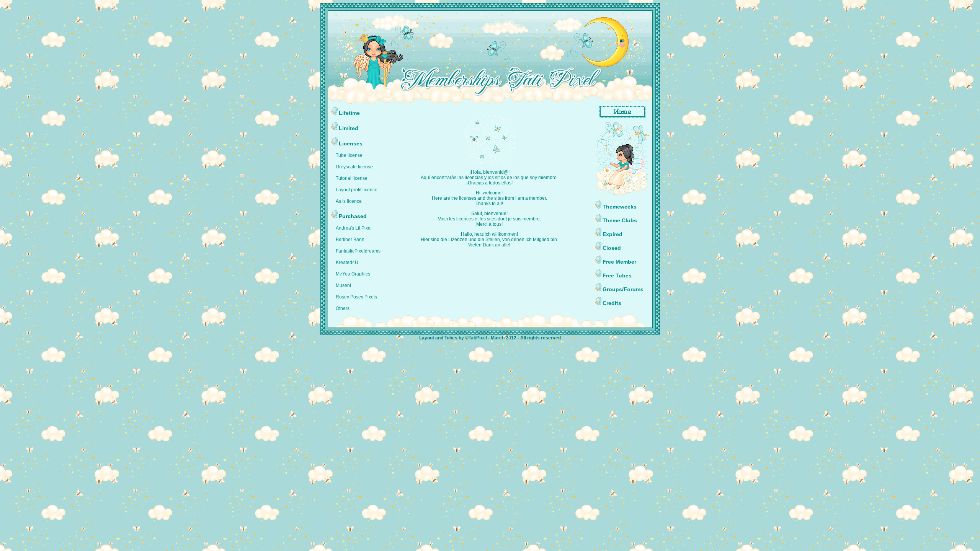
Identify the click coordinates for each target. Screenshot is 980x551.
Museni (343, 285)
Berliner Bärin (350, 239)
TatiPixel (478, 338)
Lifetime (349, 113)
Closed (612, 248)
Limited (348, 128)
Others (343, 308)
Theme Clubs (620, 220)
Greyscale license (354, 167)
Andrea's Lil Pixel (354, 228)
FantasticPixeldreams (358, 251)
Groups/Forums (623, 289)
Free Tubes (617, 275)
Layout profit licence (356, 189)
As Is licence (349, 201)
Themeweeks (620, 207)
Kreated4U (347, 262)
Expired (612, 234)
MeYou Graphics (353, 274)
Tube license (349, 155)
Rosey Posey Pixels (356, 297)
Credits (612, 303)
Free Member (619, 262)
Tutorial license (352, 178)
